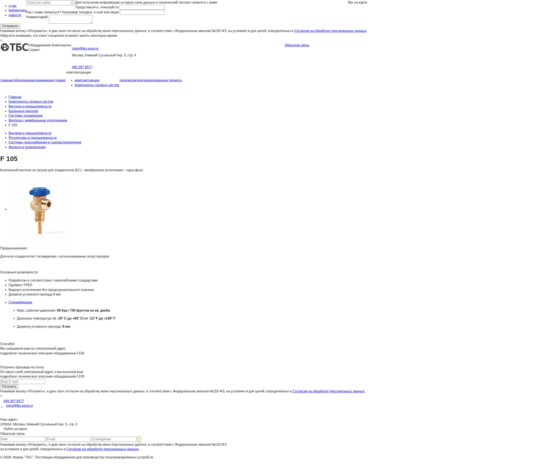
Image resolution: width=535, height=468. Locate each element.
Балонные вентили (23, 111)
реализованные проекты (162, 80)
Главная (15, 97)
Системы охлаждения (26, 115)
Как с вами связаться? (72, 12)
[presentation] (188, 302)
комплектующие (87, 80)
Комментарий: (37, 17)
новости (15, 15)
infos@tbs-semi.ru (85, 48)
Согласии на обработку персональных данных (330, 31)
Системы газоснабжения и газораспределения (45, 142)
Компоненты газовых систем (97, 85)
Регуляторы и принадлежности (33, 138)
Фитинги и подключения (27, 147)
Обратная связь (297, 45)
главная (6, 80)
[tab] (188, 302)
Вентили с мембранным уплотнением (38, 120)
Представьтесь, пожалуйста (97, 7)
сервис (60, 80)
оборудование (24, 80)
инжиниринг (45, 80)
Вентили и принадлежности (30, 106)
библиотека (17, 10)
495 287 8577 (82, 67)
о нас (13, 6)
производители (131, 80)
